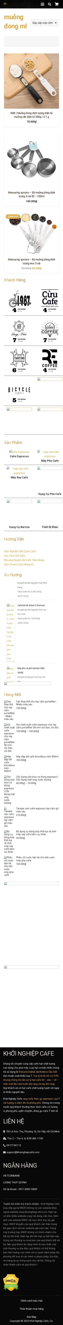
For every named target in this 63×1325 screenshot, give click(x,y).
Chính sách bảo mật (32, 1300)
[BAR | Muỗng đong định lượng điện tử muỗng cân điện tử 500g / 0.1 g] (31, 81)
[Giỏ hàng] (56, 4)
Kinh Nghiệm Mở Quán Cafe (20, 551)
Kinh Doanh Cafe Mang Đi (19, 564)
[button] (42, 4)
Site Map (31, 1317)
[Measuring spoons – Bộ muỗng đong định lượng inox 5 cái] (31, 234)
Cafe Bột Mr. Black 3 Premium (31, 605)
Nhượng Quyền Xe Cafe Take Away (24, 560)
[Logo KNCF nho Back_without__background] (5, 4)
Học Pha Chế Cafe (14, 555)
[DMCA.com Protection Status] (11, 1290)
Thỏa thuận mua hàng (31, 1308)
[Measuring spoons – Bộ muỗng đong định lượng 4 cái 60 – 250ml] (31, 160)
